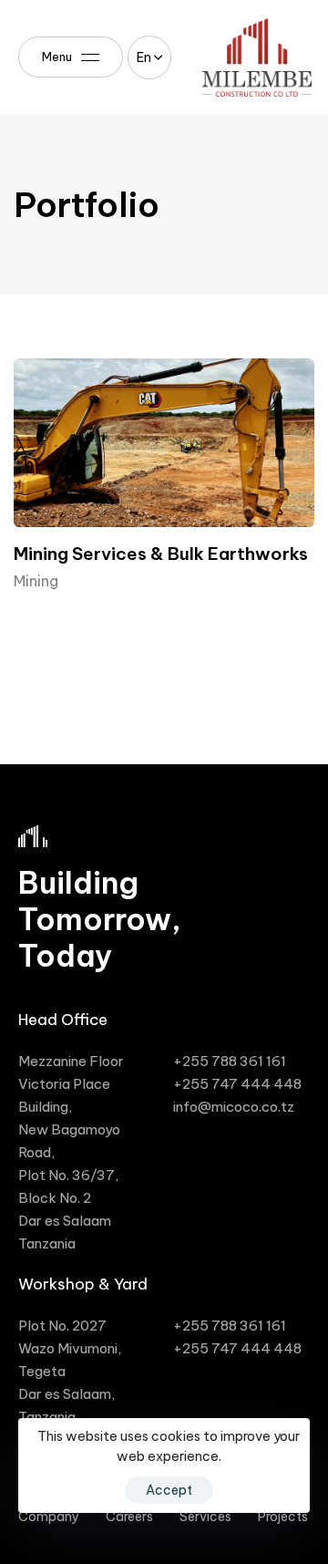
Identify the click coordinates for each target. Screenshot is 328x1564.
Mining (36, 581)
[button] (149, 57)
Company (48, 1516)
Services (205, 1516)
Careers (129, 1516)
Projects (283, 1516)
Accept (169, 1490)
